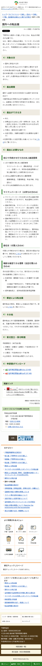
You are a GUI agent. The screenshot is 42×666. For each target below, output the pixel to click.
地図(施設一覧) (21, 646)
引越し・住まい (25, 14)
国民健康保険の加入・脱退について (17, 602)
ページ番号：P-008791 (32, 29)
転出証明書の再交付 (11, 485)
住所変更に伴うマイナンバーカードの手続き (20, 502)
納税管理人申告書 (11, 599)
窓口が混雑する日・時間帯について (17, 511)
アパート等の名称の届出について (16, 495)
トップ (4, 14)
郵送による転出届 (11, 466)
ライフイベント (13, 14)
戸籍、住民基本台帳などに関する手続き (17, 17)
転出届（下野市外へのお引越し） (16, 462)
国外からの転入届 (11, 478)
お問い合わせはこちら (15, 427)
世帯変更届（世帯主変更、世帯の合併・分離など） (22, 488)
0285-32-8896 (15, 421)
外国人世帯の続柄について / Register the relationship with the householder (19, 506)
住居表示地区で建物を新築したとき (17, 491)
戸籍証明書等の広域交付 (13, 452)
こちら (18, 253)
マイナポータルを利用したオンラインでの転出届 (21, 469)
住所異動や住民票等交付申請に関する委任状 (20, 593)
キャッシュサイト (7, 9)
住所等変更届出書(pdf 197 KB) (20, 373)
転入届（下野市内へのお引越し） (16, 455)
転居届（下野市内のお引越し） (15, 459)
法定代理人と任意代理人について (16, 498)
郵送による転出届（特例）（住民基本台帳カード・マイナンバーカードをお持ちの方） (22, 473)
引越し (35, 14)
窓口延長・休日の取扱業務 (21, 652)
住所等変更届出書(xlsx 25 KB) (19, 369)
